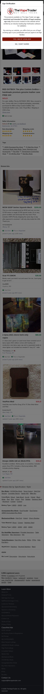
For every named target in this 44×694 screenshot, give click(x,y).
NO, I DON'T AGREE (22, 44)
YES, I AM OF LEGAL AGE (22, 39)
